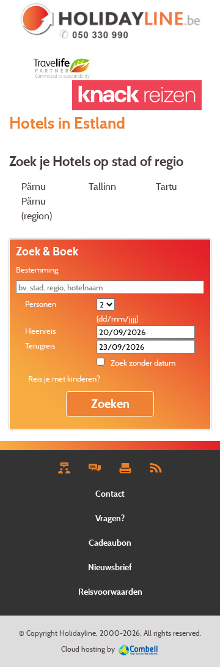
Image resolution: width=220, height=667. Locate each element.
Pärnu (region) (36, 208)
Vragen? (110, 518)
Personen (40, 304)
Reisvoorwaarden (110, 591)
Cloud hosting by (88, 649)
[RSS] (155, 467)
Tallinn (102, 186)
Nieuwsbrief (110, 567)
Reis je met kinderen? (64, 378)
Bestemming (37, 269)
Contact (110, 493)
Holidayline (77, 633)
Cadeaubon (110, 542)
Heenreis (40, 331)
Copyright (41, 633)
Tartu (166, 186)
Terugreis (40, 345)
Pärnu (33, 186)
